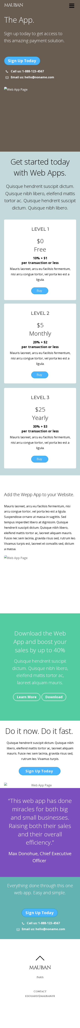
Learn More (26, 696)
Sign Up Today (22, 60)
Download (54, 696)
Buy (39, 291)
